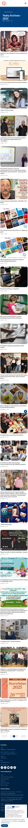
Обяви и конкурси (4, 785)
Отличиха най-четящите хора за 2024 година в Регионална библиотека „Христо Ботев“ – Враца (13, 376)
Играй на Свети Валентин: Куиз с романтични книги (13, 54)
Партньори (3, 781)
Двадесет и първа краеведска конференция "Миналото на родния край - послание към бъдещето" (13, 670)
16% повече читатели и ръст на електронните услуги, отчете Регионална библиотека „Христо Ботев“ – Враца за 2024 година (13, 171)
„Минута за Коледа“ (6, 524)
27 (22, 736)
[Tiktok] (14, 767)
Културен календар (5, 779)
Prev (3, 736)
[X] (5, 767)
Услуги (2, 775)
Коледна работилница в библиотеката (11, 435)
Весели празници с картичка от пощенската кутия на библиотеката (13, 406)
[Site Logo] (4, 3)
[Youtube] (8, 767)
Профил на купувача (5, 783)
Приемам (4, 825)
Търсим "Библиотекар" (7, 110)
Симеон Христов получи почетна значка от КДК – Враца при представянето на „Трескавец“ (13, 139)
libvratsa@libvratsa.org (5, 762)
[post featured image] (14, 41)
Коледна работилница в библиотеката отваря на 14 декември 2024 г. (14, 580)
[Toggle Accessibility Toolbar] (25, 411)
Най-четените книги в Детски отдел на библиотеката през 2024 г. (12, 260)
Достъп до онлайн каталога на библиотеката (13, 82)
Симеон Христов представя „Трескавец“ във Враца (13, 201)
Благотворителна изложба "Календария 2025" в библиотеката (13, 700)
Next (25, 736)
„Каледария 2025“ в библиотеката (10, 641)
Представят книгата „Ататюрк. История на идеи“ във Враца (13, 730)
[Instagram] (11, 767)
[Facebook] (2, 767)
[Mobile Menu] (25, 3)
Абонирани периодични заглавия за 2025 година (12, 346)
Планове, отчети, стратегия (7, 777)
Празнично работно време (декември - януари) (13, 552)
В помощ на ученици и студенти (9, 289)
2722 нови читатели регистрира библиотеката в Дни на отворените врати (13, 463)
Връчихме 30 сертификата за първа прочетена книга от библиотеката (10, 317)
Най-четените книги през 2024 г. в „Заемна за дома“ (13, 231)
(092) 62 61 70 (3, 758)
